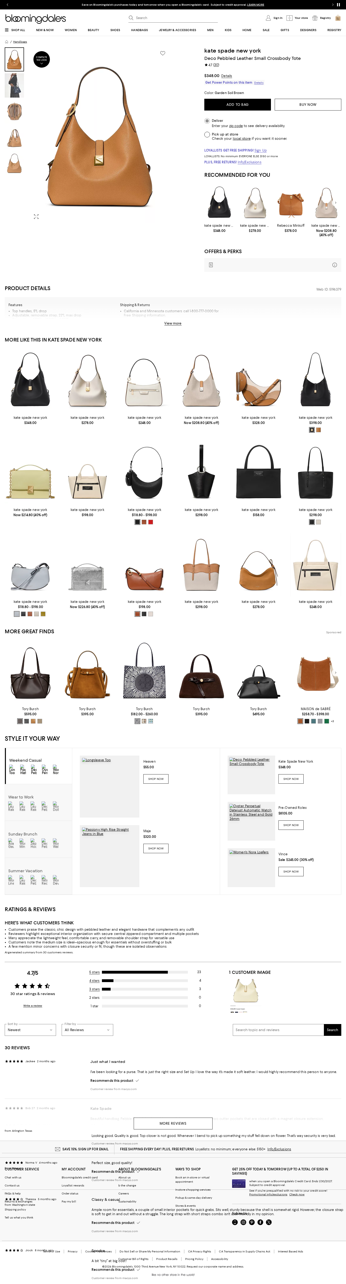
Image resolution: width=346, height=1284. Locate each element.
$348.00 (211, 75)
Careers (123, 1193)
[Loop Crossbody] (30, 565)
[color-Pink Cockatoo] (144, 721)
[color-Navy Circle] (137, 721)
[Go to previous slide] (7, 5)
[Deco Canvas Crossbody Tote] (326, 203)
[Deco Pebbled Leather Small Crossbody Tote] (219, 203)
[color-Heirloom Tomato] (150, 522)
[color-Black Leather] (26, 721)
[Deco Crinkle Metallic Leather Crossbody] (87, 565)
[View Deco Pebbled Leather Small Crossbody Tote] (251, 775)
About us (124, 1177)
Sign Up (260, 150)
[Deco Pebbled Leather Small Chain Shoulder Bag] (30, 472)
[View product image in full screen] (36, 216)
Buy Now (308, 105)
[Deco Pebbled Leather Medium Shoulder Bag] (315, 380)
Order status (70, 1193)
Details (226, 76)
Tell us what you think (19, 1217)
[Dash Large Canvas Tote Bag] (315, 565)
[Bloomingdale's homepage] (6, 42)
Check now (297, 1194)
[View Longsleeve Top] (109, 787)
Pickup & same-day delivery (193, 1197)
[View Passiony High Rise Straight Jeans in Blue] (109, 856)
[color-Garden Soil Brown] (318, 430)
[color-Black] (312, 430)
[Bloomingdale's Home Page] (36, 19)
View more (172, 323)
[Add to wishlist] (162, 53)
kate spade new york (232, 50)
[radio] (312, 430)
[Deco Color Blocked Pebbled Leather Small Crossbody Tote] (255, 203)
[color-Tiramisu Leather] (33, 721)
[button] (87, 135)
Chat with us (13, 1177)
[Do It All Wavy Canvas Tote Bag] (201, 565)
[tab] (14, 59)
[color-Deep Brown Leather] (20, 721)
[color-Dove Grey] (320, 721)
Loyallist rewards (73, 1185)
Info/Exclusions (250, 162)
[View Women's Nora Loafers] (251, 867)
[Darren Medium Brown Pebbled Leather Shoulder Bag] (291, 203)
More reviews (173, 1123)
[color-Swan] (150, 721)
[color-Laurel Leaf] (43, 614)
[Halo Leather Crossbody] (144, 565)
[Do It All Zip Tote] (315, 472)
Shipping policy (15, 1209)
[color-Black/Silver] (137, 522)
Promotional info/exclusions (268, 1194)
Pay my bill (69, 1201)
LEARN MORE (255, 4)
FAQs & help (13, 1193)
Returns (196, 325)
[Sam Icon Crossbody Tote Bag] (258, 472)
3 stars (94, 989)
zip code (236, 126)
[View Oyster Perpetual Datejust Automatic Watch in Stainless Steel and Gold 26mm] (251, 821)
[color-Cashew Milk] (318, 522)
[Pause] (338, 5)
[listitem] (173, 4)
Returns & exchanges (18, 1201)
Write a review (32, 1005)
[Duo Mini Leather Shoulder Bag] (144, 472)
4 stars (94, 981)
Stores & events (185, 1205)
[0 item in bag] (338, 18)
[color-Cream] (150, 614)
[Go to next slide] (333, 5)
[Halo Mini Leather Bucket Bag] (201, 472)
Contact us (12, 1185)
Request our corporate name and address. (215, 1266)
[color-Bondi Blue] (313, 721)
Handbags (20, 41)
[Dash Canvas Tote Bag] (87, 472)
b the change (127, 1185)
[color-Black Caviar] (307, 721)
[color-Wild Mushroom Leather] (39, 721)
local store (242, 138)
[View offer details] (272, 265)
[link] (219, 228)
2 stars (94, 998)
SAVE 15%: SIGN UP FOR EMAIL (85, 1149)
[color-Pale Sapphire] (16, 614)
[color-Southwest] (144, 522)
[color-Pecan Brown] (300, 721)
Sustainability (127, 1201)
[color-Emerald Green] (326, 721)
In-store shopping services (193, 1189)
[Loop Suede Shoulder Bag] (258, 565)
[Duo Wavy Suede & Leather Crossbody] (258, 380)
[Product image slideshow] (100, 135)
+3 (332, 721)
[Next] (335, 202)
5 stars (94, 972)
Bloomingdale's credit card (80, 1177)
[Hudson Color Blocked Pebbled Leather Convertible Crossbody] (144, 380)
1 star (94, 1006)
